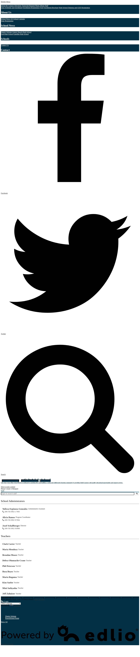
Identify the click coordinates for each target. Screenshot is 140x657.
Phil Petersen (8, 566)
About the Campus (7, 6)
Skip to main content (8, 487)
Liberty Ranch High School (21, 32)
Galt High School (7, 34)
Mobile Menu (5, 2)
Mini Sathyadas (9, 588)
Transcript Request (28, 6)
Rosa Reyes (7, 571)
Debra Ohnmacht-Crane (13, 560)
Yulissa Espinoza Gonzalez (14, 509)
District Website (6, 32)
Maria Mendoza (10, 549)
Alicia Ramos (8, 517)
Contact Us (5, 45)
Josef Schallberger (11, 525)
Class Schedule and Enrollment (11, 8)
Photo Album (39, 6)
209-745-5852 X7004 (12, 520)
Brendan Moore (9, 555)
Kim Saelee (7, 582)
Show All (4, 622)
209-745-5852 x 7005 (12, 512)
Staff (46, 6)
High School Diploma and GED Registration (74, 8)
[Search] (137, 493)
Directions (17, 6)
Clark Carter (8, 544)
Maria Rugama (9, 577)
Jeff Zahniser (8, 593)
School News (5, 19)
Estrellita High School (21, 34)
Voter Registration (7, 21)
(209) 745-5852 (39, 599)
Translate (17, 605)
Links (5, 611)
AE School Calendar (17, 19)
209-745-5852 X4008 (12, 528)
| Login (6, 601)
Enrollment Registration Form (33, 8)
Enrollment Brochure (51, 8)
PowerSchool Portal (12, 618)
